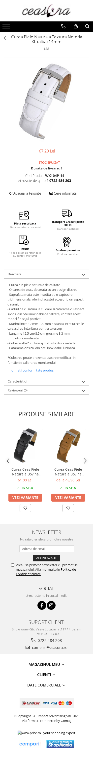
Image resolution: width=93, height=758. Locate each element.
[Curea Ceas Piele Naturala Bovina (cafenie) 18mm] (68, 445)
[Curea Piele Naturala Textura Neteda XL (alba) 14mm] (46, 100)
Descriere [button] (14, 274)
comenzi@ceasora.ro (49, 647)
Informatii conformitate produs (30, 370)
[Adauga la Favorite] (25, 508)
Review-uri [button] (18, 390)
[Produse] (6, 27)
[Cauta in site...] (87, 26)
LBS (46, 48)
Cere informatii (65, 193)
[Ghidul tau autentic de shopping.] (30, 744)
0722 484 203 (49, 640)
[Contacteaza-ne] (63, 26)
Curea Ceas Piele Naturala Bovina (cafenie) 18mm (68, 471)
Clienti (44, 674)
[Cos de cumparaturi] (75, 26)
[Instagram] (51, 605)
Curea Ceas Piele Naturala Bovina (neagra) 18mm (25, 471)
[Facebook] (41, 605)
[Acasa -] (46, 11)
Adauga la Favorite (26, 193)
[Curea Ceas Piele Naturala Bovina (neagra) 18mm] (25, 445)
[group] (46, 100)
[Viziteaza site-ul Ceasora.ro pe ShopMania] (60, 744)
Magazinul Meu (45, 664)
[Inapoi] (3, 38)
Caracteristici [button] (17, 381)
